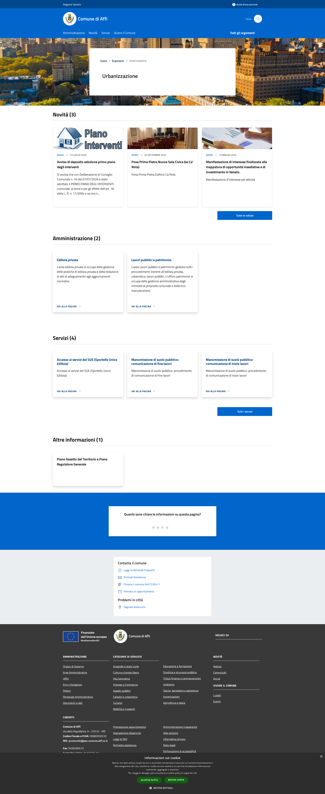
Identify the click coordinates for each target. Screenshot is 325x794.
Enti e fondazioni (72, 685)
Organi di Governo (73, 666)
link (195, 773)
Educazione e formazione (177, 666)
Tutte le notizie (244, 215)
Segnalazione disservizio (127, 733)
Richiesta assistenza (124, 745)
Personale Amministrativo (78, 697)
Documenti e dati (73, 703)
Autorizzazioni (171, 697)
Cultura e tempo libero (126, 672)
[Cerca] (258, 19)
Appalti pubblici (122, 691)
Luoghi (217, 695)
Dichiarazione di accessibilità (179, 751)
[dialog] (162, 773)
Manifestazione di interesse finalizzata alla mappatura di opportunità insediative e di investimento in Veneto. (236, 167)
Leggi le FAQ (120, 739)
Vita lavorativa (121, 679)
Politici (67, 691)
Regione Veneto (72, 4)
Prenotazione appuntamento (129, 727)
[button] (162, 788)
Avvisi (60, 155)
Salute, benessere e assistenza (180, 691)
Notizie (217, 666)
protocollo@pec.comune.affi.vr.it (88, 741)
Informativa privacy (174, 739)
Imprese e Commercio (125, 685)
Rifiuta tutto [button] (176, 779)
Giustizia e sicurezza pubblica (180, 672)
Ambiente (168, 684)
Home (103, 61)
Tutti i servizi (244, 412)
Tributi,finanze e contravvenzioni (182, 678)
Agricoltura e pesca (174, 703)
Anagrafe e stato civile (126, 666)
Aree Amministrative (75, 672)
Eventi (217, 701)
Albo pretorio (170, 733)
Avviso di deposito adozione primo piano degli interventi (86, 164)
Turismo (117, 703)
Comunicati (219, 672)
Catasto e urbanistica (125, 697)
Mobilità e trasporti (124, 709)
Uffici (66, 679)
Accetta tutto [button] (149, 780)
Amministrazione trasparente (180, 727)
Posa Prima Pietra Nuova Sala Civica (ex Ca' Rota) (162, 164)
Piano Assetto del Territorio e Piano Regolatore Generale (82, 461)
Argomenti (118, 61)
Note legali (169, 745)
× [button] (321, 756)
